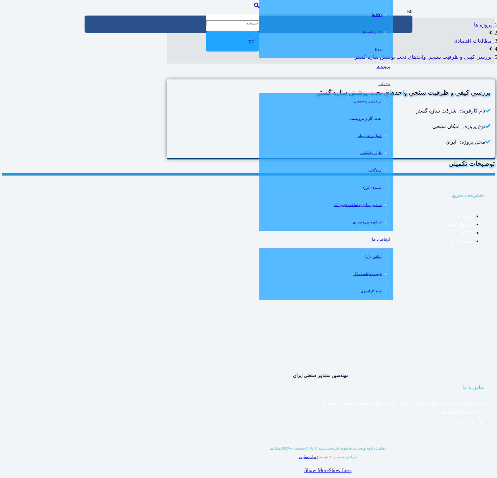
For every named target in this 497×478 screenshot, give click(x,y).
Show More (316, 470)
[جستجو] (256, 5)
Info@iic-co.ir (472, 421)
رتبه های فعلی (459, 224)
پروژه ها (465, 216)
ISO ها (467, 232)
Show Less (340, 470)
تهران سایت (308, 457)
